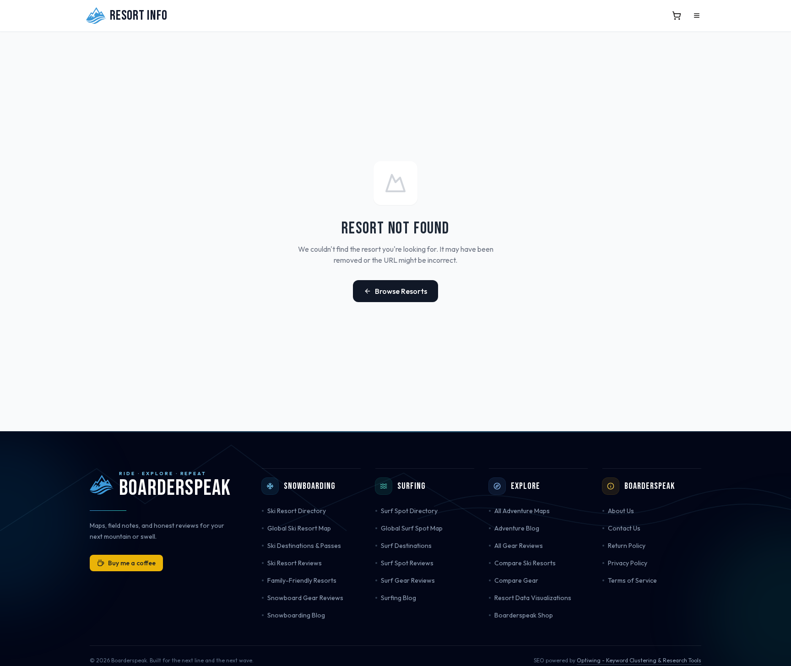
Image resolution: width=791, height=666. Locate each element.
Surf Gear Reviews (408, 580)
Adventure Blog (516, 528)
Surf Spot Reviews (407, 563)
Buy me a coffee (132, 563)
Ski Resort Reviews (294, 563)
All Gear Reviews (518, 545)
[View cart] (676, 15)
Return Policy (626, 545)
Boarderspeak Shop (523, 615)
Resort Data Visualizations (532, 598)
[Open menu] (696, 15)
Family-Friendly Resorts (301, 580)
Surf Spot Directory (409, 511)
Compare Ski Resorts (525, 563)
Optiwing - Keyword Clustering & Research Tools (639, 660)
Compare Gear (516, 580)
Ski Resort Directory (296, 511)
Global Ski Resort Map (299, 528)
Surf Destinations (406, 545)
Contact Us (624, 528)
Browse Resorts (401, 291)
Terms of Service (632, 580)
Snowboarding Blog (296, 615)
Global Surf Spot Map (412, 528)
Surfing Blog (398, 598)
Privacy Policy (627, 563)
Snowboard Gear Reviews (305, 598)
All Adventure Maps (522, 511)
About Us (621, 511)
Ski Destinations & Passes (304, 545)
